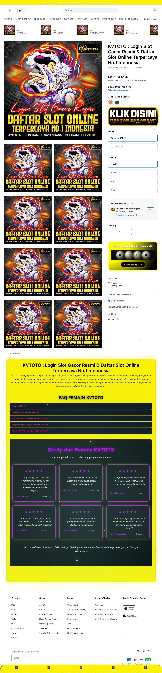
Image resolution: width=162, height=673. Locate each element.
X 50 (113, 190)
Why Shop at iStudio (104, 614)
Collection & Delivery (76, 610)
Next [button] (157, 2)
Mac (13, 605)
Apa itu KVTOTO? (19, 406)
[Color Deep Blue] (117, 103)
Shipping (123, 80)
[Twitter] (114, 320)
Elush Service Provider (49, 619)
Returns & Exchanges (76, 614)
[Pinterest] (118, 320)
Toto (13, 633)
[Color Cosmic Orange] (110, 102)
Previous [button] (5, 2)
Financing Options (47, 624)
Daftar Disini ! (114, 2)
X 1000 (114, 173)
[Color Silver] (123, 103)
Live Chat (145, 670)
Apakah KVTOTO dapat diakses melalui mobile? (30, 419)
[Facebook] (110, 320)
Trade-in (43, 628)
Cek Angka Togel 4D (133, 265)
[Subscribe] (50, 658)
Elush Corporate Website (106, 619)
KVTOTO (8, 19)
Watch (14, 619)
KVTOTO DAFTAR (23, 19)
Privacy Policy (73, 628)
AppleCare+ (44, 605)
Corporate (43, 610)
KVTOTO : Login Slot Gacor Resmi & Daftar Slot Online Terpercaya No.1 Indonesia (81, 2)
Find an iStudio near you (106, 610)
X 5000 (114, 164)
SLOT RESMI (69, 19)
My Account (72, 605)
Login (48, 670)
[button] (8, 19)
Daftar (81, 670)
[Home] (9, 10)
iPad (13, 610)
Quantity (112, 225)
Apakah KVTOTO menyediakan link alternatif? (30, 431)
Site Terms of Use (75, 633)
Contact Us (72, 619)
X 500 (113, 181)
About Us (99, 605)
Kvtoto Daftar (17, 628)
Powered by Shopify (143, 664)
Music (14, 624)
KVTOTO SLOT (109, 19)
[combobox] (90, 10)
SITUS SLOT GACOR (128, 19)
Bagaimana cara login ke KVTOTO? (25, 412)
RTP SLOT (83, 19)
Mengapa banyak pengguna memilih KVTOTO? (30, 425)
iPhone (14, 614)
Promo (16, 670)
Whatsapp (113, 670)
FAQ (69, 624)
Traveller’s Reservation (49, 633)
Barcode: (127, 68)
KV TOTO (94, 19)
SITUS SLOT (55, 19)
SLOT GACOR (40, 19)
